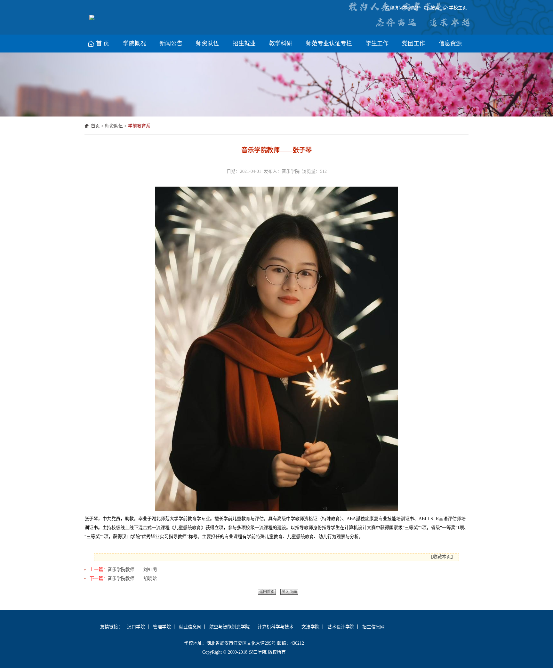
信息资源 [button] (450, 43)
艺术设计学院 (340, 626)
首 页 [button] (102, 43)
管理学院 (162, 626)
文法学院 (310, 626)
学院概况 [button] (134, 43)
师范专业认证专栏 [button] (329, 43)
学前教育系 (139, 126)
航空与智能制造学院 (229, 626)
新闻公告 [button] (170, 43)
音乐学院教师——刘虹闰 (132, 569)
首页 (95, 126)
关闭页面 (289, 592)
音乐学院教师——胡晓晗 (132, 578)
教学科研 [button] (280, 43)
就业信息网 (190, 626)
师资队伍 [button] (207, 43)
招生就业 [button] (244, 43)
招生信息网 (373, 626)
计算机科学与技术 (275, 626)
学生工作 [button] (377, 43)
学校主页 (458, 7)
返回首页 (267, 592)
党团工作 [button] (413, 43)
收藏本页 (442, 556)
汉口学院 (136, 626)
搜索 (434, 7)
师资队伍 (114, 126)
